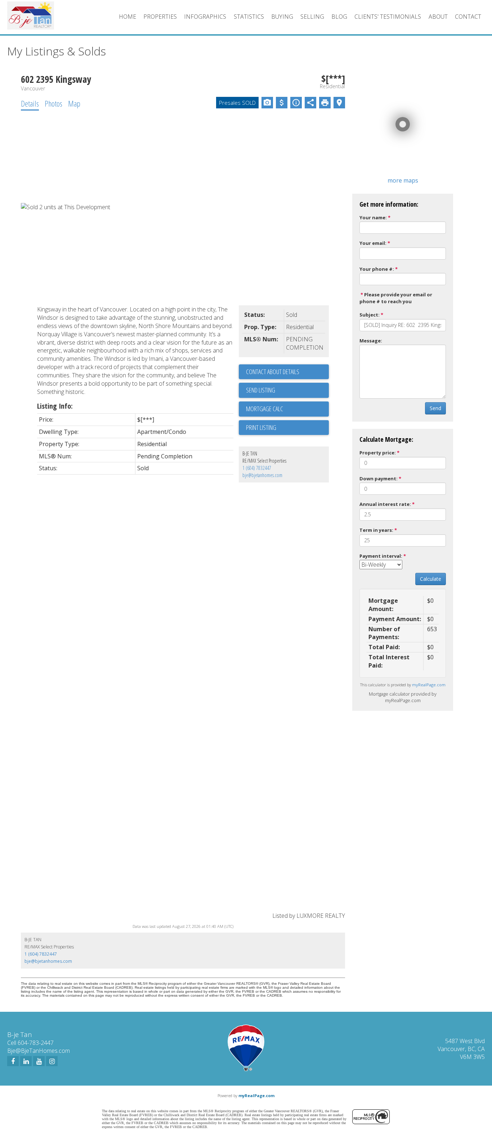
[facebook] (13, 1061)
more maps (403, 180)
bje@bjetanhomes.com (262, 475)
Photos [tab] (53, 103)
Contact (468, 17)
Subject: (369, 314)
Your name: (373, 217)
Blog (339, 17)
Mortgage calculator (287, 409)
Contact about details (272, 371)
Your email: (372, 243)
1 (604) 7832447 (256, 467)
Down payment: (378, 478)
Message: (370, 340)
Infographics (205, 17)
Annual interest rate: (385, 504)
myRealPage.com (429, 684)
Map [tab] (74, 103)
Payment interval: (380, 556)
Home (127, 17)
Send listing (260, 390)
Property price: (377, 452)
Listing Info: (55, 406)
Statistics (249, 17)
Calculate (430, 578)
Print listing (261, 427)
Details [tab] (30, 103)
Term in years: (376, 530)
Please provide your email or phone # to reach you (395, 298)
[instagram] (52, 1061)
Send (435, 408)
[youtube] (39, 1061)
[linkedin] (26, 1061)
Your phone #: (376, 269)
